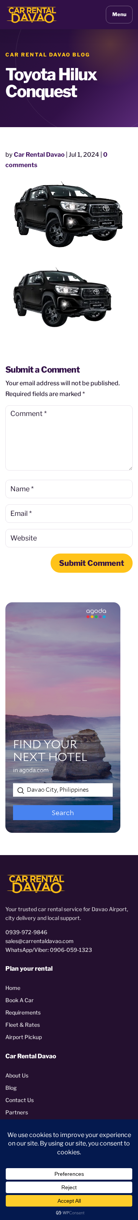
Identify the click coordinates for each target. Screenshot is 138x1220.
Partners (16, 1112)
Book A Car (19, 1000)
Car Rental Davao (39, 154)
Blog (11, 1087)
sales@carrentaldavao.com (39, 941)
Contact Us (19, 1100)
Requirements (23, 1012)
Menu (119, 14)
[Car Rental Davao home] (31, 14)
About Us (16, 1075)
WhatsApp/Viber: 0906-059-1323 (48, 949)
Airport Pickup (23, 1037)
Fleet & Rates (22, 1024)
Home (12, 988)
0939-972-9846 (26, 932)
